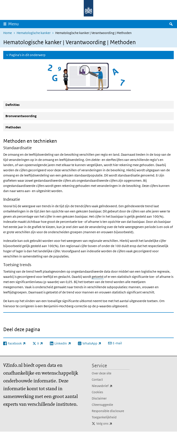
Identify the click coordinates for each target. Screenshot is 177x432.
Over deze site (101, 373)
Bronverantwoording (20, 116)
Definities (12, 105)
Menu (13, 23)
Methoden (13, 127)
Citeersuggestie (102, 405)
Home (7, 33)
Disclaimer (99, 398)
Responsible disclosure (108, 411)
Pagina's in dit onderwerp (27, 55)
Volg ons (113, 423)
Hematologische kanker (34, 33)
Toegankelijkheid (104, 417)
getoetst (97, 277)
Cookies (97, 392)
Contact (97, 379)
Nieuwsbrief (111, 385)
